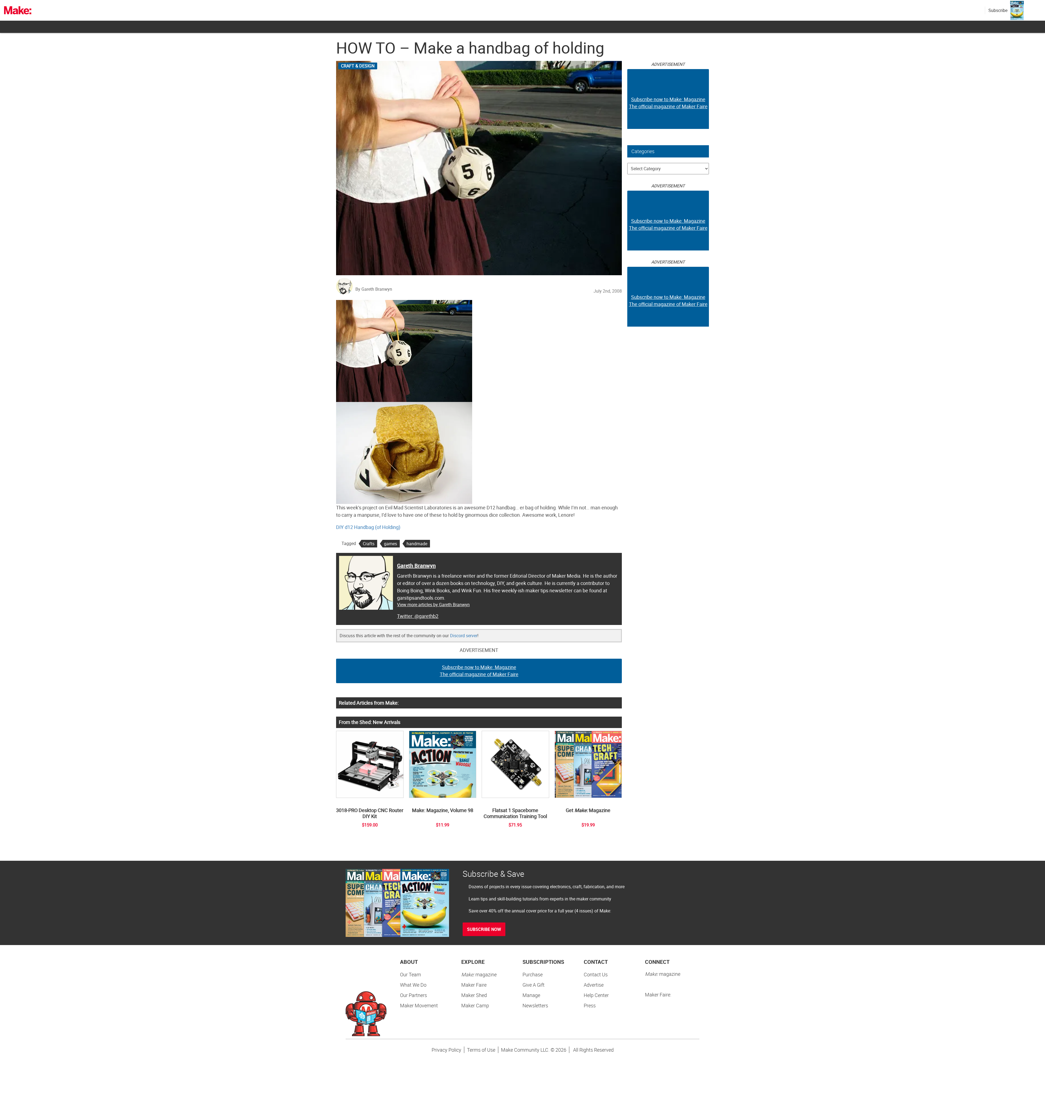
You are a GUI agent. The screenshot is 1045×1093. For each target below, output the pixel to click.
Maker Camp (475, 1005)
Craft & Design (357, 66)
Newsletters (535, 1005)
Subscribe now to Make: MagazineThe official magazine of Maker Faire (479, 670)
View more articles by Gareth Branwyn (433, 605)
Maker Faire (474, 984)
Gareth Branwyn (416, 565)
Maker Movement (419, 1005)
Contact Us (596, 974)
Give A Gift (533, 984)
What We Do (413, 984)
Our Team (410, 974)
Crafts (368, 544)
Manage (531, 995)
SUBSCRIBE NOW (484, 929)
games (390, 544)
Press (590, 1005)
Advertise (594, 984)
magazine (479, 974)
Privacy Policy (446, 1049)
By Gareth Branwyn (373, 289)
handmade (417, 544)
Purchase (532, 974)
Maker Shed (474, 995)
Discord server (463, 636)
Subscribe (997, 10)
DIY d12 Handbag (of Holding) (368, 527)
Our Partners (413, 995)
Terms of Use (481, 1049)
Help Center (596, 995)
